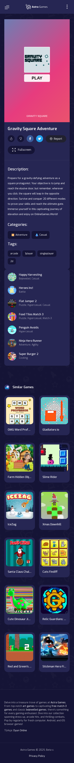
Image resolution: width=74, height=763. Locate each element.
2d (11, 261)
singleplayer (47, 253)
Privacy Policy (37, 756)
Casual (43, 234)
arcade (14, 253)
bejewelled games (36, 709)
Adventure (21, 234)
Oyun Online (20, 730)
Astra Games (58, 702)
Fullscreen (24, 150)
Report (58, 139)
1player (29, 253)
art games (29, 706)
